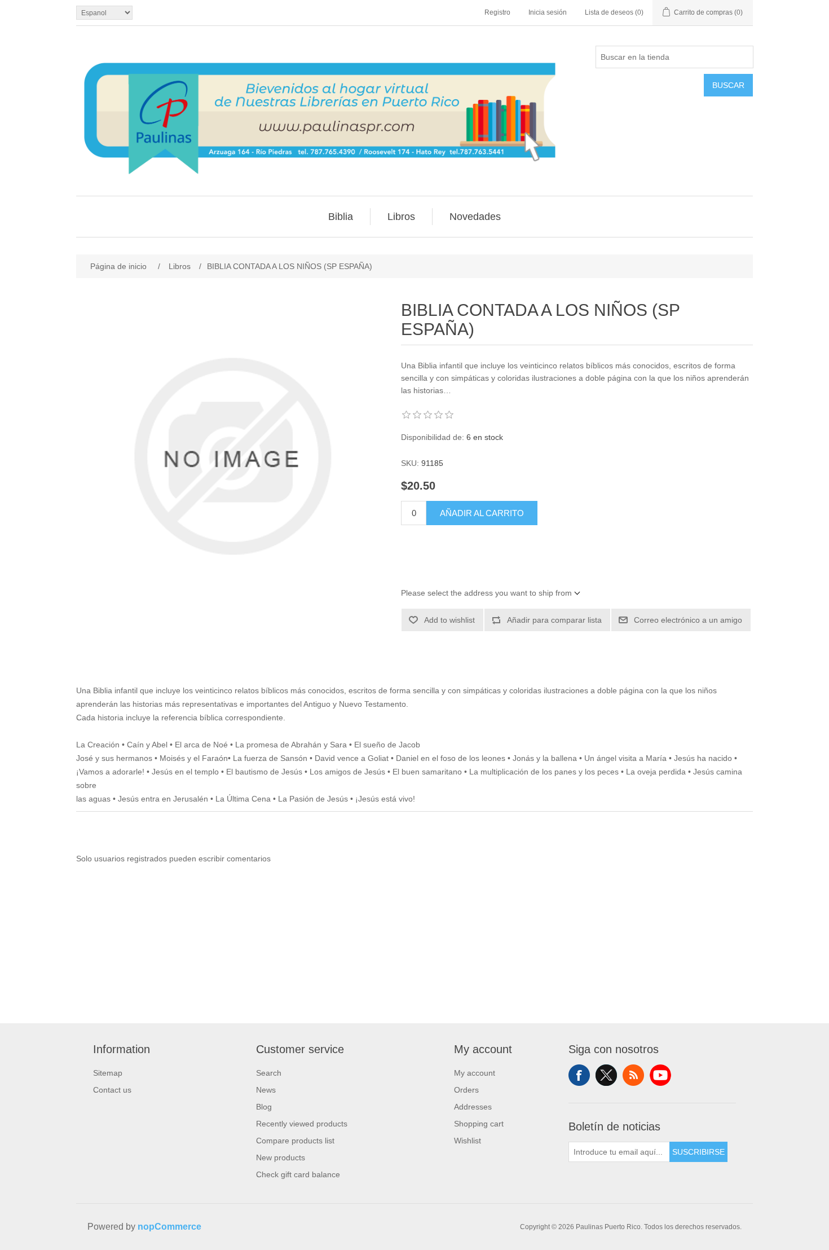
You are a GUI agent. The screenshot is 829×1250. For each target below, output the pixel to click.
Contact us (112, 1089)
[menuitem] (341, 216)
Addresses (473, 1106)
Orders (466, 1089)
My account (474, 1072)
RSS (633, 1075)
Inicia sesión (547, 12)
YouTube (660, 1075)
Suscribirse (698, 1151)
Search (268, 1072)
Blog (264, 1106)
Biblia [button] (340, 216)
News (266, 1089)
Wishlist (467, 1140)
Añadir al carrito (482, 513)
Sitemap (107, 1072)
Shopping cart (479, 1123)
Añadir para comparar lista (554, 619)
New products (280, 1157)
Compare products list (295, 1140)
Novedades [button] (475, 216)
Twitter (606, 1075)
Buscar (728, 85)
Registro (497, 12)
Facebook (579, 1075)
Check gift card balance (298, 1174)
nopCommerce (169, 1226)
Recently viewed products (301, 1123)
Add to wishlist (449, 619)
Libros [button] (401, 216)
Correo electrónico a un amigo (688, 619)
